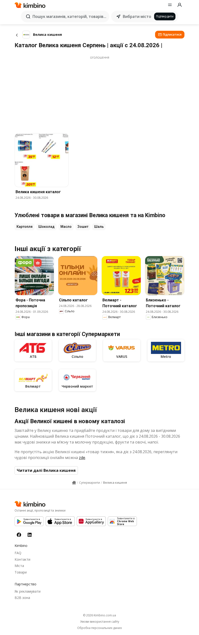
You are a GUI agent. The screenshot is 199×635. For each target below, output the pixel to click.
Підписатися (172, 34)
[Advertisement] (99, 93)
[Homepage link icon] (74, 483)
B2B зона (22, 597)
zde (82, 457)
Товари (21, 572)
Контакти (22, 559)
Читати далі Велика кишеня (46, 470)
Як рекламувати (28, 591)
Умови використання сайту (99, 622)
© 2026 (99, 615)
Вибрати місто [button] (137, 16)
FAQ (18, 553)
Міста (19, 565)
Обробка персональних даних (99, 628)
